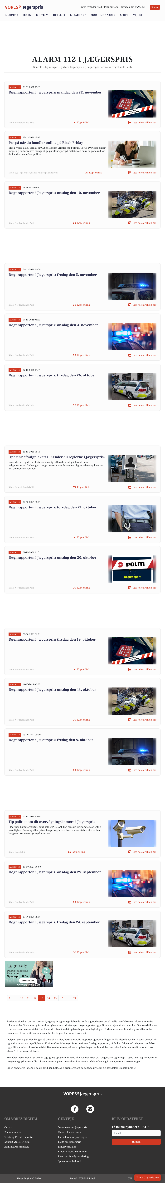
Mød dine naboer (103, 15)
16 (62, 998)
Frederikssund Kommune (72, 1151)
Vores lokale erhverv (69, 1132)
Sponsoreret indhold (69, 1161)
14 (48, 998)
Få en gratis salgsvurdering (73, 1156)
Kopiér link (83, 122)
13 (41, 998)
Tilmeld (155, 7)
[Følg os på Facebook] (75, 1109)
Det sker (59, 15)
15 (55, 998)
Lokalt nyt (78, 15)
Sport (124, 15)
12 (35, 998)
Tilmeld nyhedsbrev (147, 1177)
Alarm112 (11, 15)
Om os (8, 1127)
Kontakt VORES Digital (17, 1142)
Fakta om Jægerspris (69, 1142)
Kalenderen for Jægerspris (72, 1137)
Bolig (27, 15)
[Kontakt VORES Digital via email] (90, 1109)
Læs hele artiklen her (144, 122)
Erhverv (42, 15)
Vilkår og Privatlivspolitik (18, 1137)
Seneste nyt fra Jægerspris (72, 1127)
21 (74, 998)
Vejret (137, 15)
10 (21, 998)
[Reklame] (29, 974)
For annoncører (13, 1132)
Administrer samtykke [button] (16, 1146)
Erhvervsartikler (67, 1146)
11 (28, 998)
